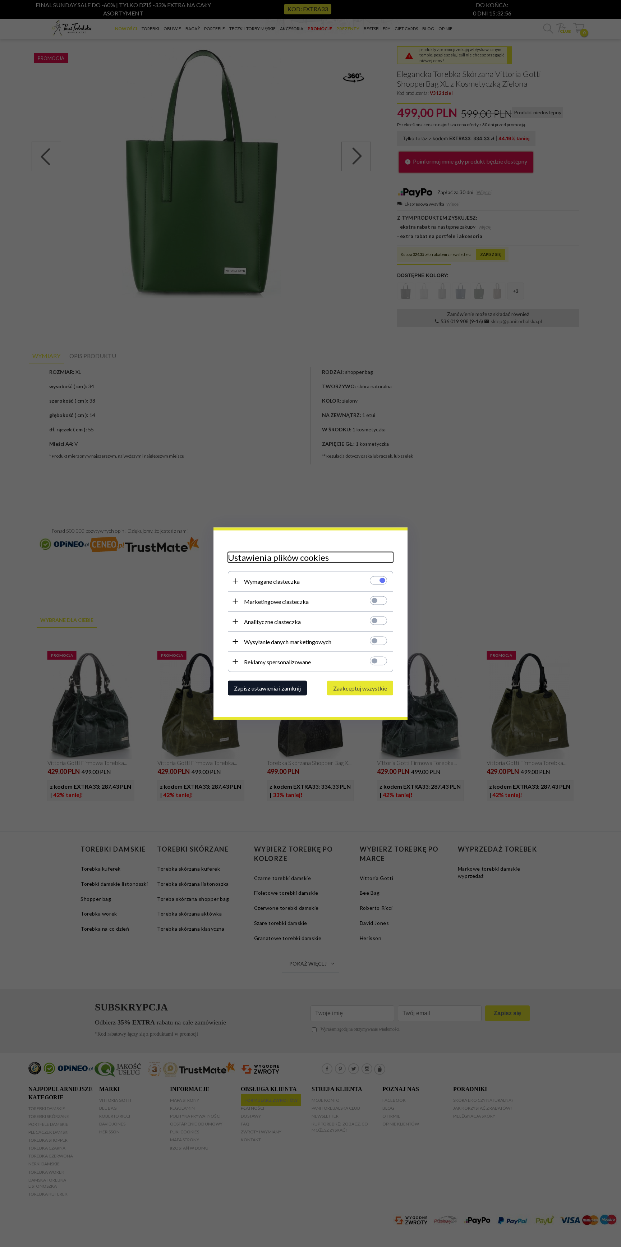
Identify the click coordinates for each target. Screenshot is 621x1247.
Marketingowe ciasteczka (276, 601)
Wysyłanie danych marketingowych (287, 641)
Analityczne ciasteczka (272, 621)
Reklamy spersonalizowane (277, 661)
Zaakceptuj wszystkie (360, 687)
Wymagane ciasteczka (272, 581)
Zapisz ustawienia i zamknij (267, 687)
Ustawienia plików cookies (278, 557)
